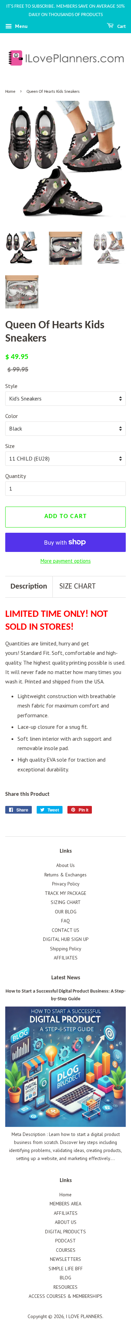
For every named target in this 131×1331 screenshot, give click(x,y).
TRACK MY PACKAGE (65, 893)
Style (11, 385)
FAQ (65, 921)
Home (10, 92)
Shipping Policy (65, 948)
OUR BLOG (66, 911)
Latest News (65, 978)
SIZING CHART (66, 902)
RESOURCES (65, 1287)
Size (10, 445)
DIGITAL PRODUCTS (65, 1231)
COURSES (65, 1250)
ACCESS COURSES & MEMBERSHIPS (65, 1296)
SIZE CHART (77, 587)
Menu (21, 26)
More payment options (66, 561)
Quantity (15, 475)
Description (28, 587)
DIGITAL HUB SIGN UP (65, 939)
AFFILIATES (66, 958)
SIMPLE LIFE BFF (66, 1268)
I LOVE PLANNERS (84, 1316)
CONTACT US (65, 930)
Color (11, 415)
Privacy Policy (65, 884)
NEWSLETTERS (65, 1259)
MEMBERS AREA (65, 1204)
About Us (65, 865)
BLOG (65, 1277)
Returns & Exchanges (65, 875)
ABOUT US (66, 1222)
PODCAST (65, 1240)
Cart (121, 26)
